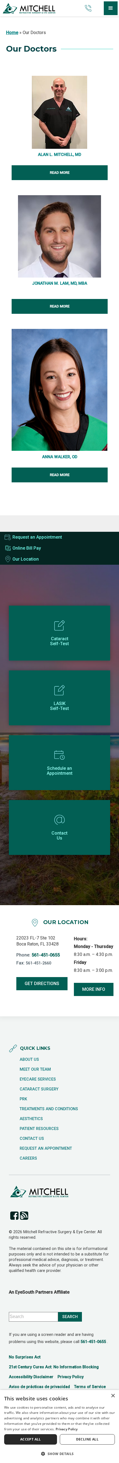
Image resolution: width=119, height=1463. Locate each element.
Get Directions (42, 983)
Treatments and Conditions (49, 1109)
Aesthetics (31, 1119)
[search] (70, 1317)
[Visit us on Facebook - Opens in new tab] (14, 1216)
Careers (28, 1158)
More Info (93, 989)
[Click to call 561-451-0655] (87, 8)
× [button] (113, 1396)
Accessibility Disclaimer (31, 1377)
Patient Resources (39, 1129)
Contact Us (32, 1139)
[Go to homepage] (41, 8)
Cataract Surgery (39, 1089)
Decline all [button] (87, 1439)
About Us (29, 1060)
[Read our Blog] (24, 1216)
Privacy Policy (71, 1377)
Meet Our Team (35, 1069)
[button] (111, 8)
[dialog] (59, 1426)
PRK (23, 1099)
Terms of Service (90, 1386)
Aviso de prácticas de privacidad (39, 1386)
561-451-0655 (46, 955)
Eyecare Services (38, 1079)
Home (12, 32)
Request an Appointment (46, 1148)
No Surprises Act (24, 1357)
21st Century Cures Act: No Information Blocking (54, 1367)
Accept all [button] (30, 1439)
